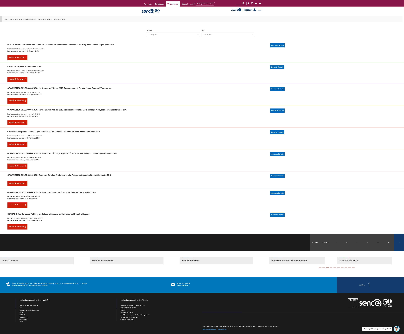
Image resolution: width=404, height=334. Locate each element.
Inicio (5, 19)
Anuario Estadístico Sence (190, 260)
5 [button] (335, 267)
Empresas (159, 4)
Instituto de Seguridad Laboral (28, 305)
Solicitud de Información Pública (102, 260)
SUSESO (22, 312)
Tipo (203, 30)
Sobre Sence (187, 4)
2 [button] (323, 267)
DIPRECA (22, 315)
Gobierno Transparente (10, 260)
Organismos (172, 4)
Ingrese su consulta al (183, 284)
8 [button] (346, 267)
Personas (148, 4)
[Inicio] (157, 11)
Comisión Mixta (344, 260)
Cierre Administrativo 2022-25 (281, 260)
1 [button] (320, 267)
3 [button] (327, 267)
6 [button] (338, 267)
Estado (149, 30)
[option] (45, 260)
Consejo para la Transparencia (129, 317)
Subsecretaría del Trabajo (128, 308)
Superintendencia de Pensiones (29, 310)
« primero (315, 242)
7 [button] (342, 267)
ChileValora (22, 322)
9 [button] (349, 267)
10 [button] (353, 267)
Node (48, 19)
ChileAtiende (23, 320)
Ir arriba (362, 285)
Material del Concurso (16, 57)
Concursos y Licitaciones (27, 19)
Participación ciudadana (205, 4)
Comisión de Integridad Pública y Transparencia (135, 315)
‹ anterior (325, 242)
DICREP (123, 310)
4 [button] (331, 267)
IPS (20, 308)
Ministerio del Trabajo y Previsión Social (132, 305)
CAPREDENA (23, 317)
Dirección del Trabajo (126, 312)
